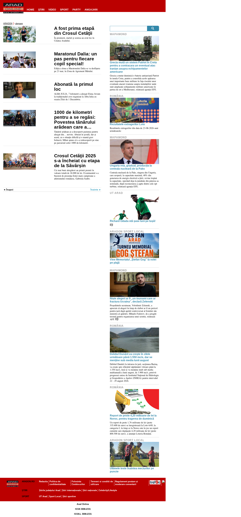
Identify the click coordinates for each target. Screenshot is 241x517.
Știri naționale (90, 490)
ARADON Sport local (127, 231)
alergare (19, 23)
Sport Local (55, 496)
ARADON (7, 23)
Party (76, 9)
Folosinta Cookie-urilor (78, 483)
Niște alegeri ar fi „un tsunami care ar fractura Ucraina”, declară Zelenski (133, 300)
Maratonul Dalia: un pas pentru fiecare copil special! (75, 59)
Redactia (43, 481)
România (117, 96)
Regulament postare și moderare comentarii (126, 483)
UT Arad (116, 193)
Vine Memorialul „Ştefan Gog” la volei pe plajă (133, 261)
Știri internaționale (71, 490)
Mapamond (118, 34)
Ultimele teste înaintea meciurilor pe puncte (132, 470)
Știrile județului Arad (49, 490)
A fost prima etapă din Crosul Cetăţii (74, 31)
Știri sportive (69, 496)
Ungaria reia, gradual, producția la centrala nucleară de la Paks (131, 167)
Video (52, 9)
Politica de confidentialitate (58, 483)
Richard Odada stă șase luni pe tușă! (132, 221)
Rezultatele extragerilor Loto (127, 124)
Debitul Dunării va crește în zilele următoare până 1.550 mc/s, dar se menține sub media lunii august (131, 357)
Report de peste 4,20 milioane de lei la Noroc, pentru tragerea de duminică (133, 417)
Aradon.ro (28, 481)
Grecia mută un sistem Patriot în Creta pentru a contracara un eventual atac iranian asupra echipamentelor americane (133, 67)
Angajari (91, 9)
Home (30, 9)
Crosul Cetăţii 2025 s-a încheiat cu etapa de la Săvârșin (77, 160)
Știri (24, 490)
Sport (64, 9)
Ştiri (41, 9)
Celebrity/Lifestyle (108, 490)
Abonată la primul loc (73, 87)
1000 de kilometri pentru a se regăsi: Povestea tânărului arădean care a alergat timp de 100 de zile (75, 120)
